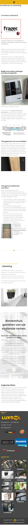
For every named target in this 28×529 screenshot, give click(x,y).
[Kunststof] (7, 464)
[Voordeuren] (7, 507)
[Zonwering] (20, 475)
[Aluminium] (20, 464)
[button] (14, 2)
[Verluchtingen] (20, 486)
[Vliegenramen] (7, 486)
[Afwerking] (7, 475)
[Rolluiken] (7, 496)
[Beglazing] (20, 496)
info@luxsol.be (7, 427)
